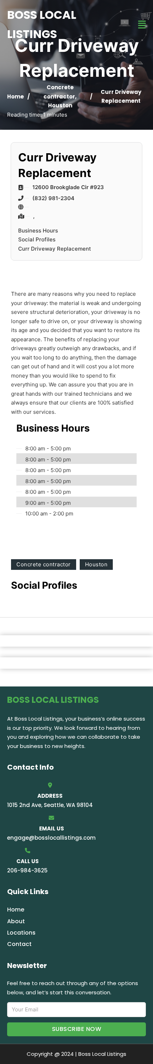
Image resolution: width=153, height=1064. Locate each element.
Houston (60, 105)
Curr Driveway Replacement (54, 248)
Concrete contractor (43, 564)
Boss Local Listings (41, 24)
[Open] (142, 24)
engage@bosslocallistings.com (51, 837)
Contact (19, 944)
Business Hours (38, 230)
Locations (21, 933)
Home (15, 96)
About (16, 921)
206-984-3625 (27, 870)
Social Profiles (37, 239)
